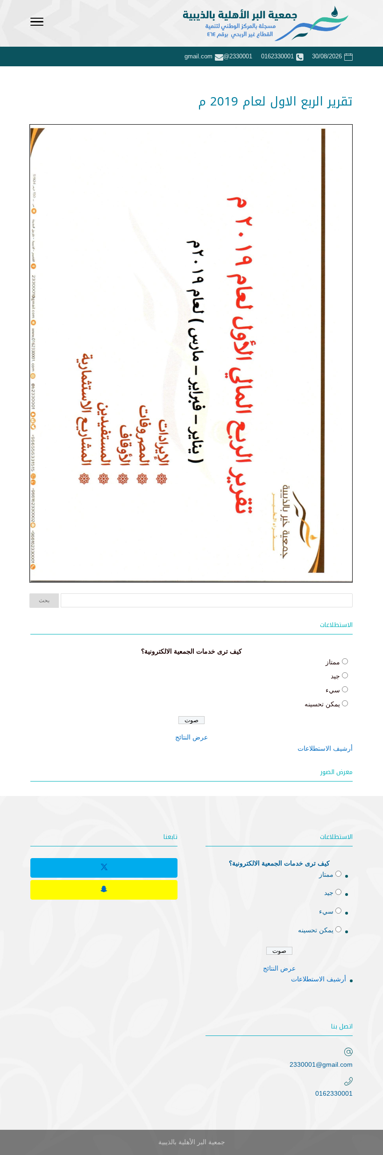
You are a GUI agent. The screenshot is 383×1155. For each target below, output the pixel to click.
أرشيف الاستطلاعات (325, 748)
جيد (335, 676)
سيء (333, 690)
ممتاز (333, 662)
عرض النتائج (191, 737)
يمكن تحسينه (322, 704)
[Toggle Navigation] (36, 23)
